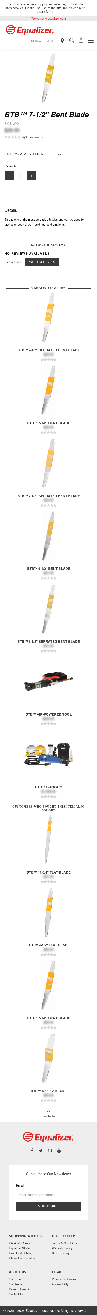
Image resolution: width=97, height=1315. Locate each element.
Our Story (15, 1279)
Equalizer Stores (20, 1248)
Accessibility (60, 1284)
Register (49, 41)
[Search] (71, 41)
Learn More (45, 11)
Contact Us (16, 1294)
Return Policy (60, 1253)
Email (20, 1185)
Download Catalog (20, 1253)
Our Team (15, 1284)
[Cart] (81, 40)
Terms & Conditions (65, 1243)
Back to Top (48, 1116)
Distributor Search (20, 1243)
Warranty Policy (62, 1248)
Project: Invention (20, 1289)
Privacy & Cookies (64, 1279)
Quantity (11, 166)
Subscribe (48, 1206)
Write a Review (42, 262)
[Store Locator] (62, 41)
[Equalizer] (29, 30)
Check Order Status (22, 1258)
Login (34, 41)
